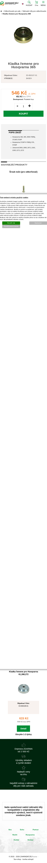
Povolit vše (11, 223)
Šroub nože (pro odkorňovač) (23, 172)
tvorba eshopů (28, 859)
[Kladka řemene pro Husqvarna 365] (23, 35)
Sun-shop (17, 859)
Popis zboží (15, 132)
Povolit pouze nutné (11, 226)
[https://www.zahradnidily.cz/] (9, 3)
